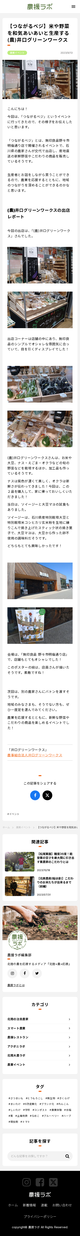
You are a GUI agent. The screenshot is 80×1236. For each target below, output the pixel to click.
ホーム (6, 827)
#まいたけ (15, 1104)
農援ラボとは (16, 985)
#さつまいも (16, 1098)
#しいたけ (15, 1109)
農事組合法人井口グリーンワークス (34, 755)
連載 (44, 1205)
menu (73, 6)
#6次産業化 (30, 1104)
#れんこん (63, 1104)
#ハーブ (66, 1115)
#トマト (25, 1121)
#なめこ (34, 1115)
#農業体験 (56, 1109)
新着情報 (29, 1205)
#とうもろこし (34, 1098)
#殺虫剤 (13, 1121)
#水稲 (67, 1109)
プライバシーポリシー (40, 1217)
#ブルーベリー (50, 1115)
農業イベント (17, 52)
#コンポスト (40, 1109)
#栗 (11, 1115)
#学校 (26, 1109)
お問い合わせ (62, 1205)
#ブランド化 (47, 1104)
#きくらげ (63, 1098)
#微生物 (50, 1098)
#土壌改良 (21, 1115)
